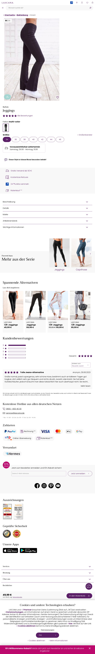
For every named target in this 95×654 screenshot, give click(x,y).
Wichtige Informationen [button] (13, 227)
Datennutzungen (14, 612)
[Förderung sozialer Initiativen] (7, 96)
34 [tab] (7, 139)
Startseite (10, 15)
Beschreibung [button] (9, 201)
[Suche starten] (90, 7)
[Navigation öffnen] (2, 7)
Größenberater (85, 135)
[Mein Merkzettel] (87, 2)
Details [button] (6, 208)
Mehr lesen (85, 386)
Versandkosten (17, 597)
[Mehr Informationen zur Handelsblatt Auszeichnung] (18, 511)
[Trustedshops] (7, 534)
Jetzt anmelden (78, 473)
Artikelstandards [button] (10, 221)
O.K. (40, 635)
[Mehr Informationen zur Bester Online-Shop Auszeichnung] (7, 512)
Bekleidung (22, 15)
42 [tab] (42, 139)
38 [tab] (24, 139)
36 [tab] (16, 139)
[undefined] (90, 254)
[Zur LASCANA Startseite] (7, 2)
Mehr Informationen (59, 640)
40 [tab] (33, 139)
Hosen (33, 15)
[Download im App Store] (10, 550)
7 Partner (27, 610)
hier (71, 623)
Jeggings (59, 269)
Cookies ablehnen (26, 626)
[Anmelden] (82, 2)
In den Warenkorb (77, 595)
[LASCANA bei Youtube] (58, 485)
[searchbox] (46, 7)
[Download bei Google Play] (28, 550)
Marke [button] (5, 214)
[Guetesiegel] (17, 534)
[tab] (6, 128)
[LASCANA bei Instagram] (44, 485)
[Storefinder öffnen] (76, 2)
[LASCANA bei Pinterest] (51, 485)
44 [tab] (51, 139)
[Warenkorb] (92, 2)
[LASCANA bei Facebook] (37, 485)
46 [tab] (60, 139)
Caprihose (81, 269)
